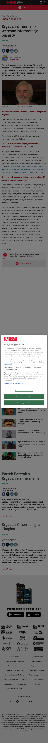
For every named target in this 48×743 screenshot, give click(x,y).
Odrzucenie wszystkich (24, 397)
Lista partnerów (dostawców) (13, 383)
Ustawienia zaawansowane (24, 391)
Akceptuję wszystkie (24, 403)
